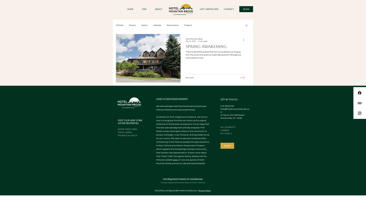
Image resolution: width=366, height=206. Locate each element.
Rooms (132, 25)
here (175, 160)
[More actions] (244, 40)
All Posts (119, 25)
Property (188, 25)
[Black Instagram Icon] (359, 113)
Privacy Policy (204, 191)
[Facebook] (359, 93)
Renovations (173, 25)
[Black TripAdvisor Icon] (359, 103)
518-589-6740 (227, 106)
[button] (144, 9)
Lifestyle (157, 25)
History (144, 25)
